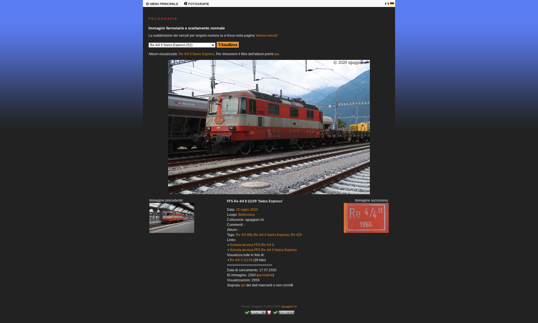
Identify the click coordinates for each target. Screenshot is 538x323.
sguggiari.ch (289, 306)
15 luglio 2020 (247, 210)
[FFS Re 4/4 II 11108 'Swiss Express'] (171, 232)
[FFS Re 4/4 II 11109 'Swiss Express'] (269, 193)
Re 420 (296, 235)
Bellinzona (246, 215)
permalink (265, 275)
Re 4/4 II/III (244, 235)
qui (276, 54)
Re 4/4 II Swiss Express (196, 54)
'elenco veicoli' (267, 36)
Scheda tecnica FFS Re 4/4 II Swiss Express (263, 250)
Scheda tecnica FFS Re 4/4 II (252, 245)
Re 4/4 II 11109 (241, 260)
